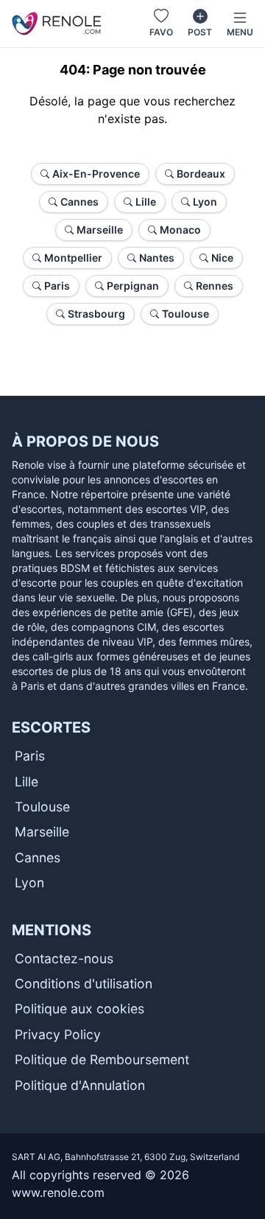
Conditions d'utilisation (83, 983)
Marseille (42, 831)
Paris (30, 756)
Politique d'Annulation (80, 1085)
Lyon (29, 882)
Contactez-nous (64, 958)
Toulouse (42, 806)
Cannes (37, 857)
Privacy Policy (58, 1034)
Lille (26, 781)
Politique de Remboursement (102, 1059)
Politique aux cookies (79, 1008)
